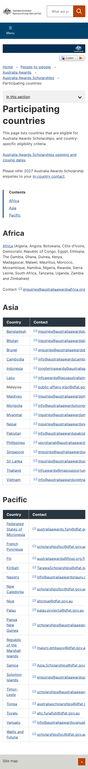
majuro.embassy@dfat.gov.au (62, 648)
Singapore (15, 452)
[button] (72, 58)
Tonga (12, 704)
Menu (10, 33)
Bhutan (12, 340)
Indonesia (15, 368)
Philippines (16, 442)
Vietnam (14, 479)
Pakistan (14, 433)
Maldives (14, 396)
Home (8, 67)
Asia (12, 208)
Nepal (11, 424)
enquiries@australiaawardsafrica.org (54, 289)
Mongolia (14, 405)
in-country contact (49, 176)
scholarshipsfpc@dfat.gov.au (61, 546)
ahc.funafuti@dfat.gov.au (58, 713)
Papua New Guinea (12, 625)
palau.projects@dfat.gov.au (60, 610)
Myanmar (14, 415)
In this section (18, 96)
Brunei (12, 350)
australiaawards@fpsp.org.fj (61, 558)
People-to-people (36, 67)
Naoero (13, 577)
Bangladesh (16, 331)
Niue (10, 601)
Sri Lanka (14, 461)
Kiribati (13, 568)
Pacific (15, 215)
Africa (14, 200)
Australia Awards (17, 72)
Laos (11, 377)
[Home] (22, 11)
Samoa (12, 665)
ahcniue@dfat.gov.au (55, 601)
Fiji (9, 558)
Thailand (14, 470)
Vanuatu (13, 722)
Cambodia (15, 359)
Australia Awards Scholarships (28, 77)
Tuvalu (12, 713)
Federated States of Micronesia (16, 529)
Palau (11, 610)
